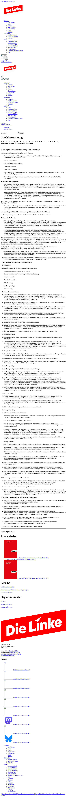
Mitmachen (7, 758)
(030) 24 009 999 (13, 651)
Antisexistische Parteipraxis (15, 775)
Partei (5, 764)
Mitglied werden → (6, 62)
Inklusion (10, 783)
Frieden (10, 750)
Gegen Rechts (11, 751)
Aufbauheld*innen (13, 761)
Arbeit (9, 748)
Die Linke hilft (12, 772)
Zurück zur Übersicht (6, 607)
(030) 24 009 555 (15, 652)
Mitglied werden (12, 759)
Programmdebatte (12, 766)
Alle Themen (11, 747)
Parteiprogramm (12, 767)
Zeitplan (3, 601)
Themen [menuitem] (6, 21)
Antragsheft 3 (33, 578)
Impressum (11, 786)
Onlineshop (11, 784)
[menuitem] (7, 83)
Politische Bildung (13, 770)
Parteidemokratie (12, 769)
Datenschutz (11, 788)
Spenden (10, 762)
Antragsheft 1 (33, 558)
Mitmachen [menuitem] (7, 33)
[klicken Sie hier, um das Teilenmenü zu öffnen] (2, 77)
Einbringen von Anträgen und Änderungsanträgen (14, 590)
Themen (6, 745)
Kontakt (6, 127)
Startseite (10, 778)
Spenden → (4, 60)
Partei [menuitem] (5, 39)
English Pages (8, 129)
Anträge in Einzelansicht (7, 587)
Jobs (9, 777)
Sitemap (10, 789)
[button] (4, 58)
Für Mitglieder (12, 773)
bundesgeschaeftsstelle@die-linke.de (11, 654)
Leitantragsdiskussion (7, 592)
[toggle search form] (6, 58)
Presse (9, 781)
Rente (9, 755)
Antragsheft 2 (19, 559)
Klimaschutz (11, 753)
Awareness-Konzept (6, 604)
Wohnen (10, 756)
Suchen (21, 133)
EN (2, 58)
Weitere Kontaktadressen (7, 655)
